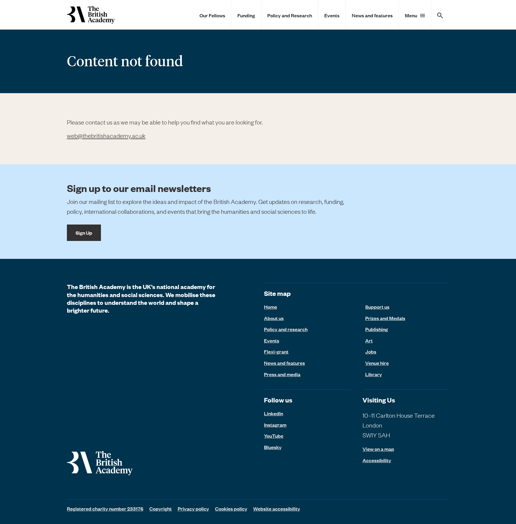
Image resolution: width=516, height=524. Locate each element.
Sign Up (84, 232)
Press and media (282, 374)
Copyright (160, 508)
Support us (377, 306)
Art (369, 340)
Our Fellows (212, 15)
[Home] (91, 15)
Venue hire (377, 362)
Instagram (275, 424)
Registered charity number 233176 (105, 508)
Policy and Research (289, 15)
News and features (372, 15)
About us (274, 318)
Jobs (370, 351)
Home (270, 306)
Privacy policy (193, 508)
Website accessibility (276, 508)
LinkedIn (273, 413)
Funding (246, 15)
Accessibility (377, 460)
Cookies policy (231, 508)
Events (332, 15)
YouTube (273, 435)
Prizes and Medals (385, 318)
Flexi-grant (276, 351)
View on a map (378, 449)
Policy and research (286, 329)
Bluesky (273, 447)
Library (373, 374)
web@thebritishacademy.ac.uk (106, 135)
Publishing (376, 329)
